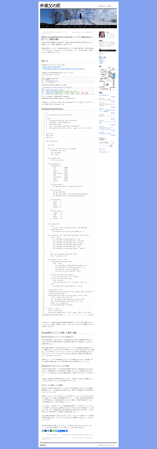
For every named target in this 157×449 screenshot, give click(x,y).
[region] (68, 212)
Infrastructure (58, 26)
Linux (51, 26)
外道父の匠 (50, 5)
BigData (85, 26)
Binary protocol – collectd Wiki (52, 67)
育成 (102, 26)
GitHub (61, 314)
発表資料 (113, 96)
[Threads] (156, 10)
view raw (91, 314)
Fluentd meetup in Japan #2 (105, 133)
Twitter (100, 52)
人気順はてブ (102, 61)
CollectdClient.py (47, 314)
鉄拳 (109, 26)
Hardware (91, 26)
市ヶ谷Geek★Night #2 (104, 95)
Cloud (64, 26)
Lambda (79, 434)
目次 (43, 26)
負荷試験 (97, 26)
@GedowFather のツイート (105, 152)
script (87, 434)
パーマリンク (91, 434)
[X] (156, 9)
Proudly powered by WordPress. (108, 445)
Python (80, 26)
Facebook (101, 54)
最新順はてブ (102, 60)
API (72, 434)
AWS (64, 434)
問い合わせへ (103, 149)
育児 (105, 26)
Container (69, 26)
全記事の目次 (102, 58)
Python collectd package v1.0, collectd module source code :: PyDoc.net (64, 69)
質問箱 (47, 26)
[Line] (156, 11)
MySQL (75, 26)
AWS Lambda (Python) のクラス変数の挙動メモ (83, 32)
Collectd (75, 434)
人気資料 (101, 63)
